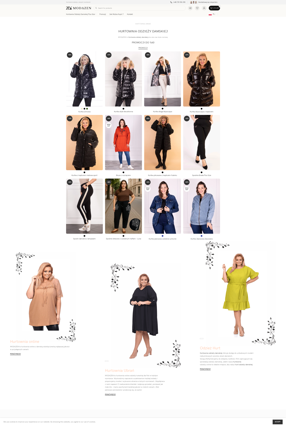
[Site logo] (78, 8)
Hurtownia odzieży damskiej (138, 37)
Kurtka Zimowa (84, 112)
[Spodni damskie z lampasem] (84, 206)
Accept (277, 422)
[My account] (204, 8)
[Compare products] (190, 8)
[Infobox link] (177, 2)
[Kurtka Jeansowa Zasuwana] (201, 206)
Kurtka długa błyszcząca (162, 112)
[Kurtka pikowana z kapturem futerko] (162, 142)
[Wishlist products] (197, 8)
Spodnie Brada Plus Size (201, 175)
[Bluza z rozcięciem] (123, 142)
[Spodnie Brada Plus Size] (201, 142)
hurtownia (237, 362)
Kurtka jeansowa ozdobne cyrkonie (162, 239)
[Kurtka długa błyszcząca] (162, 79)
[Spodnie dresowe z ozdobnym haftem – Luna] (123, 206)
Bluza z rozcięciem (123, 175)
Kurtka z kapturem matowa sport (84, 175)
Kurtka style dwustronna (123, 112)
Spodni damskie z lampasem (84, 239)
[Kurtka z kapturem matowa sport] (84, 142)
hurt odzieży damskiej (244, 365)
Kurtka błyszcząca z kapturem (201, 112)
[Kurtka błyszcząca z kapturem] (201, 79)
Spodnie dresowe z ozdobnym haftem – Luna (123, 239)
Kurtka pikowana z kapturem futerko (162, 175)
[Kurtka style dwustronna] (123, 79)
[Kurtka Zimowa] (84, 79)
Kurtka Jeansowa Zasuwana (202, 239)
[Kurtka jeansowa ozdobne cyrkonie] (162, 206)
